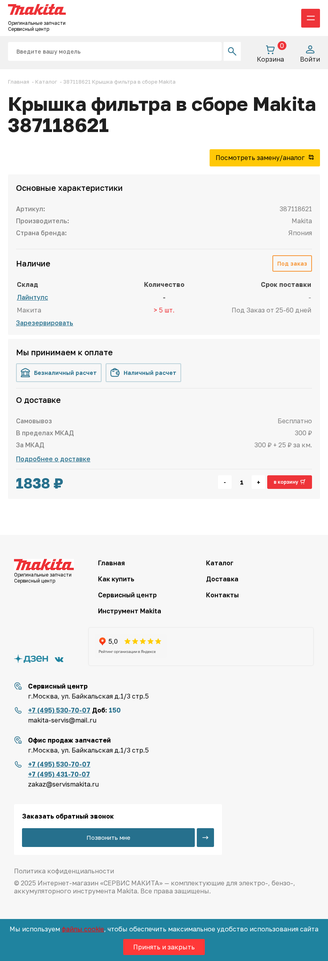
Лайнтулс (32, 297)
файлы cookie (83, 929)
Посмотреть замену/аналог (261, 158)
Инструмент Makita (129, 611)
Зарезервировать (44, 323)
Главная (111, 563)
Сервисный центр (127, 595)
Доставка (222, 579)
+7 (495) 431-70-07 (59, 774)
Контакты (222, 595)
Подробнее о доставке (53, 459)
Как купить (116, 579)
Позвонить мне (108, 837)
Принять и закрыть (164, 947)
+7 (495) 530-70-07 (59, 710)
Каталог (220, 563)
